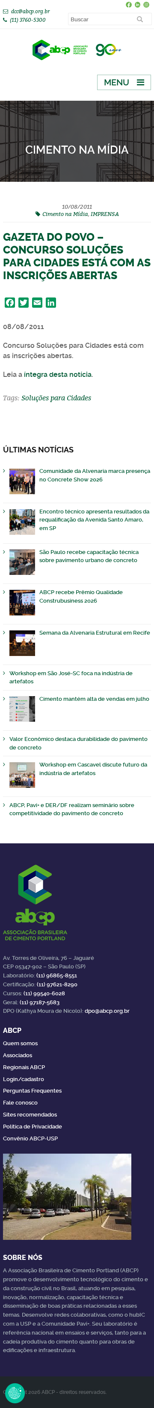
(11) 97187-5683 (39, 1002)
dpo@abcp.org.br (107, 1011)
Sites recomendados (30, 1114)
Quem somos (20, 1043)
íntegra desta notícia (58, 374)
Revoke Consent (15, 1393)
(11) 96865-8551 (56, 975)
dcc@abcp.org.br (30, 11)
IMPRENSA (105, 214)
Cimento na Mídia (65, 214)
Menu (116, 82)
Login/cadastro (23, 1079)
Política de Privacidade (32, 1126)
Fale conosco (20, 1102)
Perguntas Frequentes (32, 1090)
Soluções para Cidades (56, 397)
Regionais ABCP (24, 1067)
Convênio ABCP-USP (30, 1138)
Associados (17, 1055)
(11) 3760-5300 (28, 19)
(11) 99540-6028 (44, 993)
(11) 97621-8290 (57, 984)
